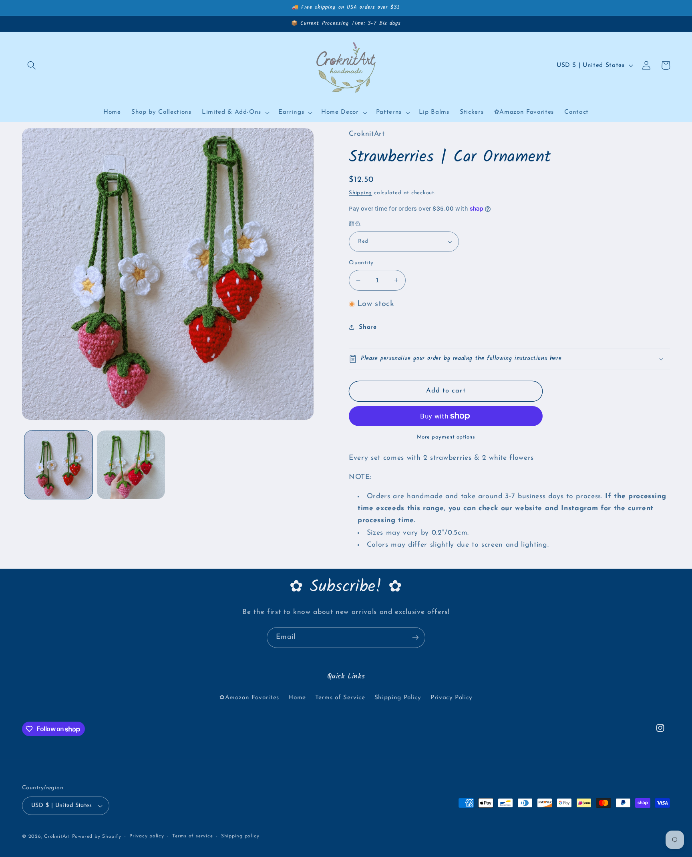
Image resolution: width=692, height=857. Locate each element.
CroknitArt (57, 836)
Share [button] (367, 327)
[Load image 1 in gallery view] (58, 465)
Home (297, 697)
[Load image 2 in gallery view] (131, 465)
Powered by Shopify (96, 836)
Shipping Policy (397, 697)
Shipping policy (240, 836)
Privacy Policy (451, 697)
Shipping (360, 192)
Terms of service (192, 836)
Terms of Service (340, 697)
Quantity (361, 263)
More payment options (446, 437)
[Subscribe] (415, 637)
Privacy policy (146, 836)
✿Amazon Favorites (249, 697)
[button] (31, 65)
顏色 (354, 224)
